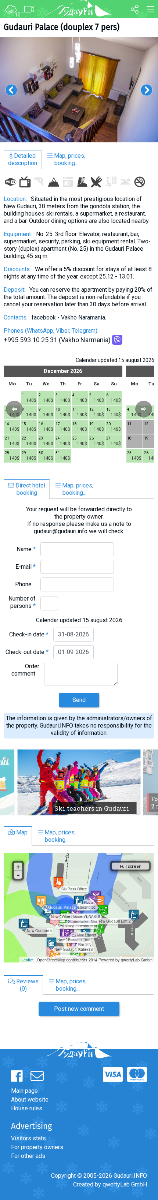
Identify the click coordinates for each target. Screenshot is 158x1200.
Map (21, 832)
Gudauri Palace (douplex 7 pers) (61, 27)
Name (26, 549)
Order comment (25, 670)
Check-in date (29, 634)
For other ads (28, 1155)
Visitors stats (28, 1138)
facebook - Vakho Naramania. (69, 317)
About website (30, 1099)
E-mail (25, 566)
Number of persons (22, 602)
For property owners (37, 1147)
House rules (26, 1108)
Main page (24, 1090)
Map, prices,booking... (69, 159)
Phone (25, 584)
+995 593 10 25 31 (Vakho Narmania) (57, 340)
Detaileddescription (22, 159)
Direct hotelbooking (29, 489)
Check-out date (27, 651)
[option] (79, 89)
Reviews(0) (27, 985)
